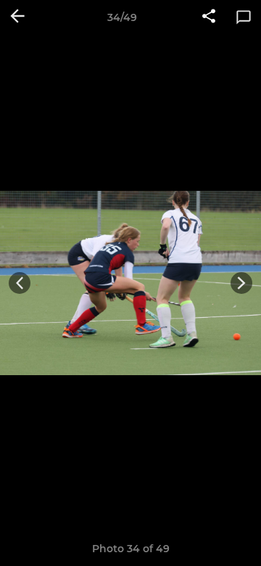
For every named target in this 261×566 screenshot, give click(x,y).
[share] (209, 17)
